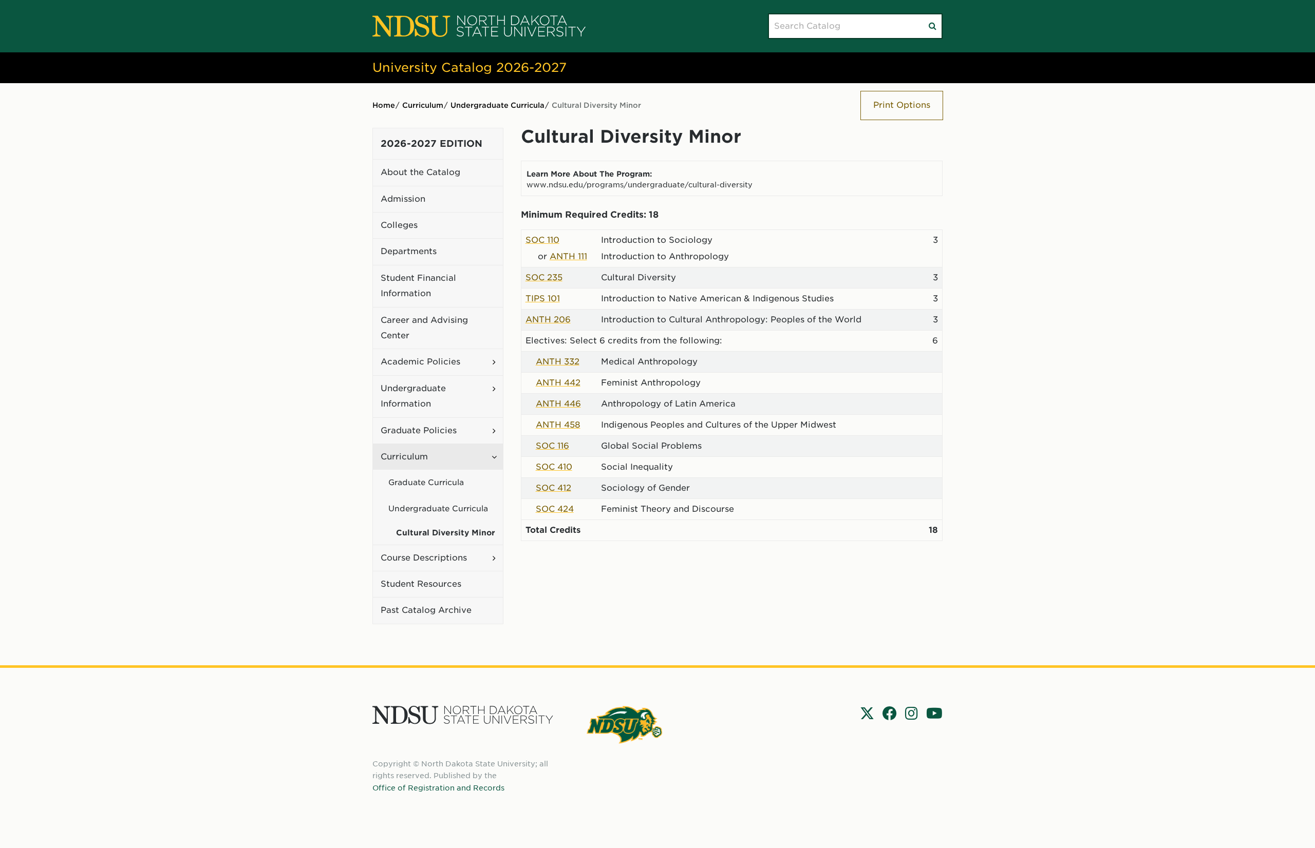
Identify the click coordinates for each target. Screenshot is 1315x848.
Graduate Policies (419, 430)
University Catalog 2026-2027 (469, 67)
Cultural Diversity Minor (445, 532)
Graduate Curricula (426, 482)
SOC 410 (554, 467)
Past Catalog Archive (426, 610)
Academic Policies (420, 362)
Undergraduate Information (413, 396)
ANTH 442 (558, 383)
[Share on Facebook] (889, 713)
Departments (409, 251)
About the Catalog (420, 172)
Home (383, 105)
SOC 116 (552, 446)
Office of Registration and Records (438, 788)
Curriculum (422, 105)
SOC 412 (553, 488)
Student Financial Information (418, 285)
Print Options (901, 105)
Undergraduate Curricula (497, 105)
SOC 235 (543, 277)
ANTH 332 (557, 362)
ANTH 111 (568, 256)
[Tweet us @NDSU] (867, 713)
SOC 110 (542, 240)
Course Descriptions (424, 558)
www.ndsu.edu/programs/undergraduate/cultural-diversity (640, 184)
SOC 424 (555, 509)
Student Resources (421, 584)
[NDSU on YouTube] (934, 713)
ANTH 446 (558, 404)
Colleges (399, 225)
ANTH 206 (548, 319)
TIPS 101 (542, 298)
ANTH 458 (558, 425)
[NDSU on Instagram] (911, 713)
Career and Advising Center (424, 327)
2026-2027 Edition (431, 143)
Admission (403, 199)
